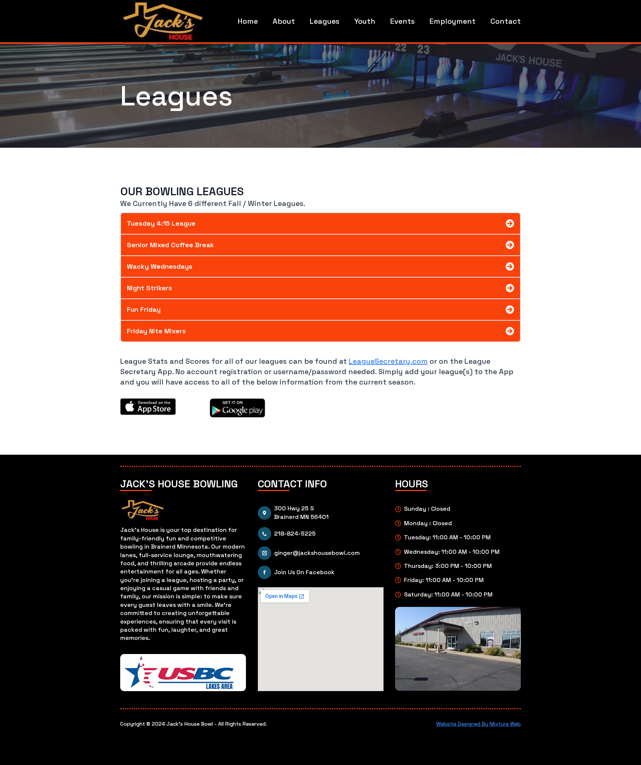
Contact (505, 21)
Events (402, 21)
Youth (364, 21)
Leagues (324, 21)
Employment (453, 21)
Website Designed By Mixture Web (478, 723)
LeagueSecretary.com (388, 361)
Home (248, 21)
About (284, 21)
